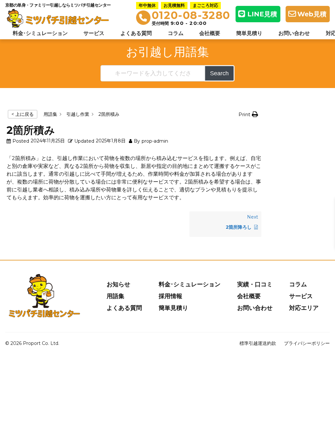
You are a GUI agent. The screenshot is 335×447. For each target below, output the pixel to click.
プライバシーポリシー (307, 343)
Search (219, 73)
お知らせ (118, 284)
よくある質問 (136, 33)
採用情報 (170, 296)
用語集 (115, 296)
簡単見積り (249, 33)
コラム (176, 33)
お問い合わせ (294, 33)
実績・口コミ (255, 284)
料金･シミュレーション (40, 33)
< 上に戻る (22, 114)
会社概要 (209, 33)
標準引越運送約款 (257, 343)
